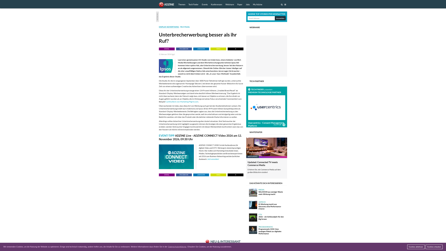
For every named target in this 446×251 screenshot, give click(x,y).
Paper (239, 4)
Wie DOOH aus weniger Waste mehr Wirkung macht (271, 192)
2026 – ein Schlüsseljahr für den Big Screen (271, 216)
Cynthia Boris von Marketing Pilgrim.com (182, 102)
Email (166, 49)
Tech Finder (193, 4)
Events (205, 4)
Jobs (248, 4)
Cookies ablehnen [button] (416, 247)
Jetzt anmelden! (213, 159)
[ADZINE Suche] (274, 4)
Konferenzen (216, 4)
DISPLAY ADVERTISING (169, 27)
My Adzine (257, 4)
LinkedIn (201, 49)
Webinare (229, 4)
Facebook (184, 49)
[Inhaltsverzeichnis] (285, 4)
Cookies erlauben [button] (434, 247)
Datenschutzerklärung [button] (177, 247)
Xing (218, 49)
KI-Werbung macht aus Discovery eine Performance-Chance (270, 205)
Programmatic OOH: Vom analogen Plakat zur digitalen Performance (270, 230)
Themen (181, 4)
